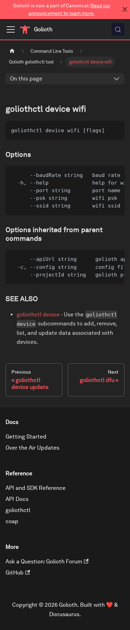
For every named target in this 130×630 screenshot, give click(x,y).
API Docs (17, 499)
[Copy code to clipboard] (116, 129)
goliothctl (18, 510)
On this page (26, 78)
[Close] (125, 9)
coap (12, 521)
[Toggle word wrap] (103, 174)
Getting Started (26, 436)
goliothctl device (38, 314)
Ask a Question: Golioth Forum (44, 561)
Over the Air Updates (32, 447)
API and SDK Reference (36, 488)
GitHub (15, 572)
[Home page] (12, 51)
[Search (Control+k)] (117, 29)
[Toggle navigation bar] (11, 29)
